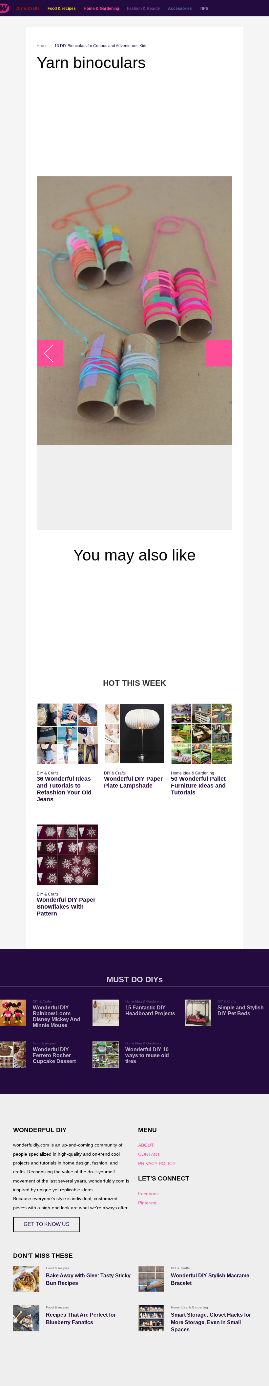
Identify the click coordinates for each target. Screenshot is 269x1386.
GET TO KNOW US (47, 1224)
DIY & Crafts (28, 8)
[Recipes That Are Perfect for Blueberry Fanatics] (26, 1318)
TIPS (204, 8)
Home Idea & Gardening (192, 773)
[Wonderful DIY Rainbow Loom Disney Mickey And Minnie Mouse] (13, 1013)
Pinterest (147, 1202)
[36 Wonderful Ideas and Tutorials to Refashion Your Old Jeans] (67, 733)
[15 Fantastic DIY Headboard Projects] (106, 1013)
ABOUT (146, 1145)
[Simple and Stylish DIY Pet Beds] (198, 1013)
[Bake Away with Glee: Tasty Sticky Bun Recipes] (26, 1279)
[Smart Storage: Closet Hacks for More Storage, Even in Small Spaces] (151, 1318)
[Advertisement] (134, 124)
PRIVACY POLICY (157, 1163)
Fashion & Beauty (143, 8)
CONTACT (149, 1154)
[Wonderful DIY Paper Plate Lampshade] (134, 733)
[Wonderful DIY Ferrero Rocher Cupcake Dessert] (13, 1054)
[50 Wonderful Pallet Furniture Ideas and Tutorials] (201, 733)
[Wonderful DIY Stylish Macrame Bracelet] (151, 1279)
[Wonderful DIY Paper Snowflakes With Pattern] (67, 854)
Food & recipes (62, 8)
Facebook (148, 1193)
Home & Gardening (101, 8)
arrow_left (53, 353)
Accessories (180, 8)
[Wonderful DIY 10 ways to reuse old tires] (106, 1054)
